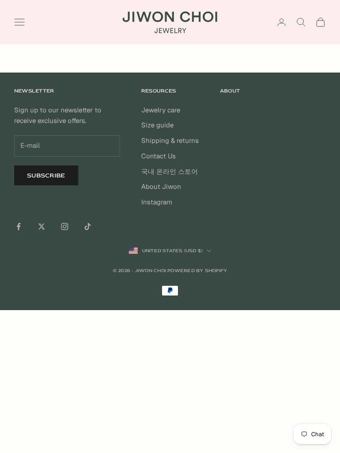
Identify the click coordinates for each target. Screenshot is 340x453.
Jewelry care (160, 110)
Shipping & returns (170, 140)
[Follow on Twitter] (41, 226)
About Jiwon (161, 186)
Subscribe (46, 175)
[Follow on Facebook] (18, 226)
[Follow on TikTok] (87, 226)
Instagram (156, 202)
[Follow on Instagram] (64, 226)
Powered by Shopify (197, 270)
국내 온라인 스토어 (169, 171)
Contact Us (158, 156)
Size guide (157, 125)
